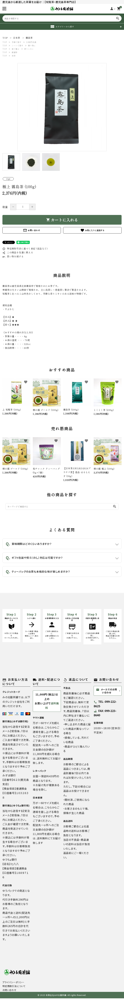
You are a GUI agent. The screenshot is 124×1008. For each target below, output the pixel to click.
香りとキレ (29, 49)
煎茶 (14, 55)
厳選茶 (14, 52)
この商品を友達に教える (17, 252)
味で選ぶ (15, 49)
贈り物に (32, 45)
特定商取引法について (14, 986)
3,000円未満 (31, 42)
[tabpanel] (62, 107)
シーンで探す (17, 45)
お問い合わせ (31, 230)
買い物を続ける (13, 256)
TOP (4, 42)
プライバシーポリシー (13, 982)
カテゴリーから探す (65, 26)
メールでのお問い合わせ (106, 691)
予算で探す (16, 42)
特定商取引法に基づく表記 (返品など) (25, 248)
